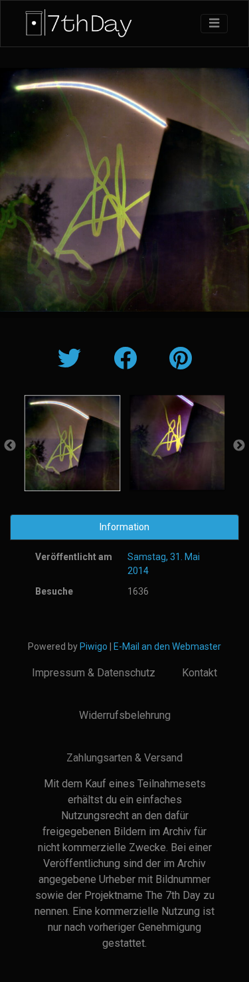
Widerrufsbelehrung (125, 715)
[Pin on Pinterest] (180, 359)
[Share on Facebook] (128, 359)
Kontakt (199, 672)
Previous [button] (10, 445)
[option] (72, 443)
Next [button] (239, 445)
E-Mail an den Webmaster (167, 646)
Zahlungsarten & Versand (124, 757)
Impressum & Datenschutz (93, 672)
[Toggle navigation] (214, 23)
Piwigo (94, 646)
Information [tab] (124, 527)
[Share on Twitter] (72, 359)
